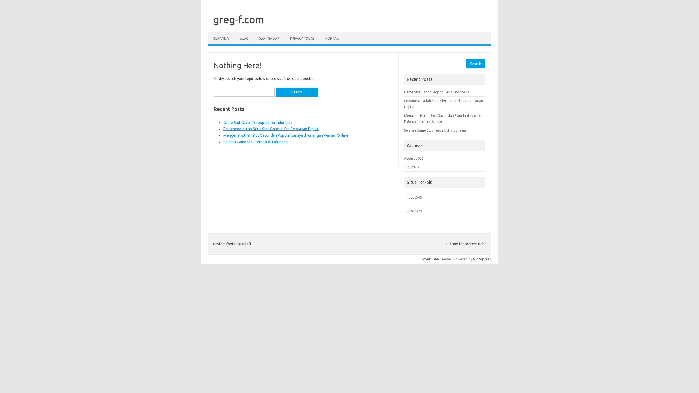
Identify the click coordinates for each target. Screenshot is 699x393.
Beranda (221, 38)
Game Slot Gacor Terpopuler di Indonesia (257, 122)
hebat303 (414, 197)
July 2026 (411, 167)
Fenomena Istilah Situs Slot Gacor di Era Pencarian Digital (271, 129)
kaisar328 (414, 211)
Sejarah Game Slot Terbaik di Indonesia (255, 142)
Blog (244, 38)
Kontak (332, 38)
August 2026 (413, 158)
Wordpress (482, 259)
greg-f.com (238, 19)
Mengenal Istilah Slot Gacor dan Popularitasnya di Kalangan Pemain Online (285, 135)
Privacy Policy (302, 38)
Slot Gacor (269, 38)
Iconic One (430, 259)
